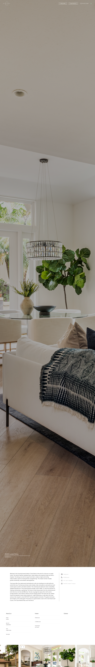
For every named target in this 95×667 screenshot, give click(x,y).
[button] (91, 3)
